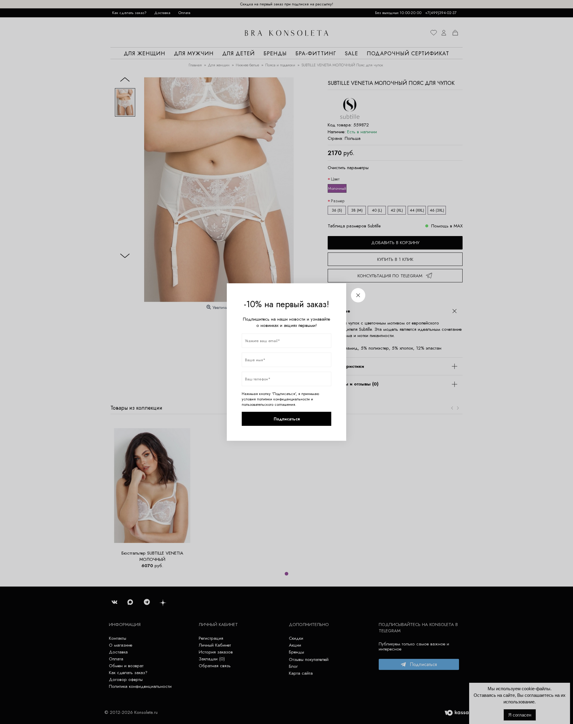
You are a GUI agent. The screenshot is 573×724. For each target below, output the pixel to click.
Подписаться (287, 419)
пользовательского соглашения (268, 404)
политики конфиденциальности (283, 399)
